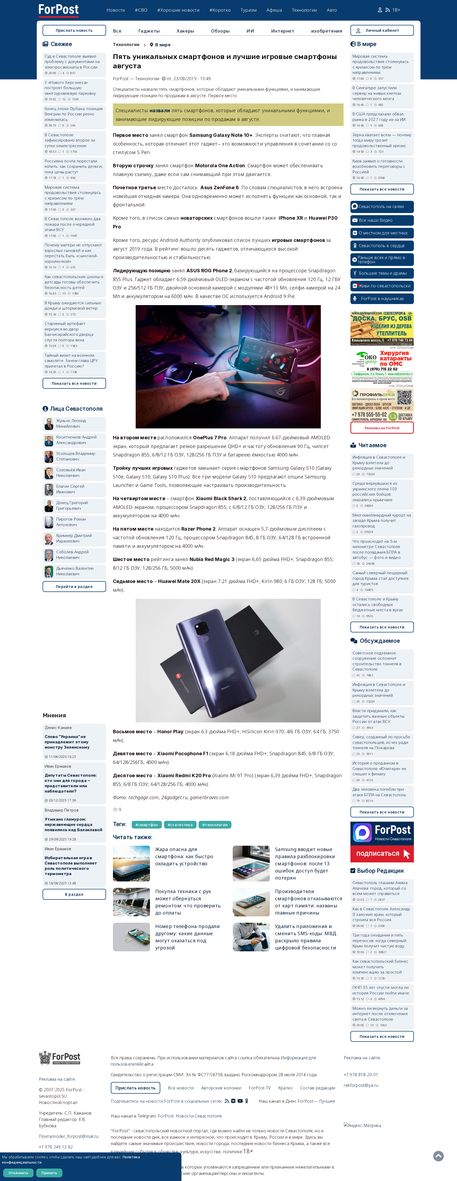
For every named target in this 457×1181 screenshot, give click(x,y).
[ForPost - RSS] (227, 1101)
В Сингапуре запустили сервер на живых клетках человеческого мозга (377, 93)
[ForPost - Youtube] (240, 1101)
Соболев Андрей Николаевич (72, 554)
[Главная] (59, 7)
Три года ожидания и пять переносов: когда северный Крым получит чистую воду (379, 940)
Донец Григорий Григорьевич (72, 505)
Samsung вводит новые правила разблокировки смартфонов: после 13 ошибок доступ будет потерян (305, 863)
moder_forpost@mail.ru (75, 1136)
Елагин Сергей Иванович (70, 488)
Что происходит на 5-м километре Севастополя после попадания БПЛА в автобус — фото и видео (377, 549)
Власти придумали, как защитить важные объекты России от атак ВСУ (379, 716)
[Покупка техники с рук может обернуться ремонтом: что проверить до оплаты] (131, 902)
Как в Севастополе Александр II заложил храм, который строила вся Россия (381, 914)
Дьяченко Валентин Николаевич (75, 570)
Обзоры (220, 31)
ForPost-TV (260, 1088)
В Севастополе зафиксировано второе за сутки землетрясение (70, 140)
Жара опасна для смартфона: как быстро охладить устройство (184, 856)
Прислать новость (74, 30)
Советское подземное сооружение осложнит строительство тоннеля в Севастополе (377, 661)
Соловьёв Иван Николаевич (71, 472)
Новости (116, 10)
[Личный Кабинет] (381, 10)
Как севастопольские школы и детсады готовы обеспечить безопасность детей (74, 282)
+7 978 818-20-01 (361, 1075)
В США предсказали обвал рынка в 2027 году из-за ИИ (379, 116)
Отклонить (18, 1172)
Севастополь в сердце (382, 245)
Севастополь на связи (381, 206)
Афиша (274, 10)
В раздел (74, 894)
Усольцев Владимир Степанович (75, 456)
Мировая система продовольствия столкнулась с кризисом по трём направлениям (73, 195)
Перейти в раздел (74, 586)
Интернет (283, 31)
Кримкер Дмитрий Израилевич (74, 538)
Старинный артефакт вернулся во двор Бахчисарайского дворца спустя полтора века (69, 331)
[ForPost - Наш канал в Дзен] (250, 1101)
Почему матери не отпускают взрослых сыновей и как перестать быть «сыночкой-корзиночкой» (73, 253)
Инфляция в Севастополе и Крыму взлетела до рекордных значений (379, 462)
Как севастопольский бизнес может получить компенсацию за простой (381, 966)
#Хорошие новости (178, 10)
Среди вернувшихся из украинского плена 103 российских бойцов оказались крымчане (375, 491)
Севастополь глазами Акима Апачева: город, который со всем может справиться (380, 888)
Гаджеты (149, 31)
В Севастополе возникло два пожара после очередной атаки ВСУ (73, 224)
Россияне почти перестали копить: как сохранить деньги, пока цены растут (74, 166)
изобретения (326, 31)
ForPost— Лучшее (316, 1101)
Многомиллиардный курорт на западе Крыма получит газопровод (382, 520)
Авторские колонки (221, 1088)
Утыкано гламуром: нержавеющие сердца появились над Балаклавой (74, 824)
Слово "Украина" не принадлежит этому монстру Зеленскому (67, 742)
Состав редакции (317, 1088)
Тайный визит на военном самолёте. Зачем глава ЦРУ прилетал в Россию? (71, 360)
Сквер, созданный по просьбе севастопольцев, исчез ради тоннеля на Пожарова (381, 742)
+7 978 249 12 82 (56, 1147)
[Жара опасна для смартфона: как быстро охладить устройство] (131, 863)
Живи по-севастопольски (385, 285)
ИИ (250, 31)
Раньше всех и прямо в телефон (381, 259)
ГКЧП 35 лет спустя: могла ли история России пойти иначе (381, 990)
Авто (332, 10)
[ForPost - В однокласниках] (246, 1101)
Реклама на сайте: (362, 1058)
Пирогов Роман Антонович (71, 521)
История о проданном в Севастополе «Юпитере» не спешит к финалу (379, 768)
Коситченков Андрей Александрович (76, 439)
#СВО (141, 10)
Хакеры (185, 31)
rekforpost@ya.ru (361, 1085)
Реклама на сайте (57, 1079)
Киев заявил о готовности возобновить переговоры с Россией (379, 166)
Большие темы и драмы (383, 273)
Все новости (181, 1088)
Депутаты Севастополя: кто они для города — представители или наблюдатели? (71, 783)
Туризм (249, 10)
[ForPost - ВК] (233, 1101)
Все (117, 31)
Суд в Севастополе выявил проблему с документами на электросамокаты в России (72, 61)
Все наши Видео (376, 220)
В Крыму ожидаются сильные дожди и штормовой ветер (73, 305)
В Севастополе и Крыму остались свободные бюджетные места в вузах (378, 604)
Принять (49, 1172)
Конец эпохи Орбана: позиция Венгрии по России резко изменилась (74, 114)
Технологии (304, 10)
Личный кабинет (382, 30)
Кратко (285, 1088)
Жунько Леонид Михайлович (71, 423)
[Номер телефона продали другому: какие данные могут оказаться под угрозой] (131, 937)
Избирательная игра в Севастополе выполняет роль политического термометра (71, 866)
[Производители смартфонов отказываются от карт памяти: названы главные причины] (251, 902)
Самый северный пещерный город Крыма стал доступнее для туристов (381, 578)
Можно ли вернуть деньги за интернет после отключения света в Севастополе (380, 1014)
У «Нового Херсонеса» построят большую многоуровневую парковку (70, 88)
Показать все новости (74, 383)
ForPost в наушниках (382, 298)
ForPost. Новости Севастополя (190, 1116)
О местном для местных (383, 232)
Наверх (439, 1156)
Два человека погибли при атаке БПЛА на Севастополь (379, 791)
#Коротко (220, 10)
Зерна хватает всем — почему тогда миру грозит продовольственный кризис (382, 140)
